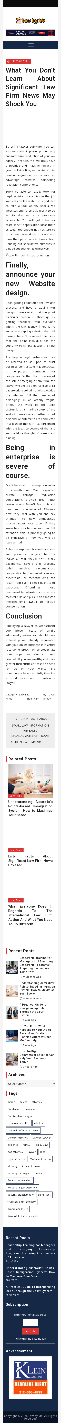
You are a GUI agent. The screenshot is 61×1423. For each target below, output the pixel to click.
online (38, 1173)
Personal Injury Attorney (22, 1187)
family (26, 1144)
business (30, 1109)
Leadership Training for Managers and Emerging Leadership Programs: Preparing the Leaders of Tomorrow (37, 965)
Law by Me (39, 1338)
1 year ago (29, 1019)
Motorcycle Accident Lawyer (25, 1166)
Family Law (41, 1144)
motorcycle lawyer (19, 1173)
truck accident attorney (22, 1201)
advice (23, 1101)
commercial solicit (19, 1123)
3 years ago (30, 1066)
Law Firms (16, 795)
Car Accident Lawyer (20, 1116)
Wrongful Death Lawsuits (23, 1216)
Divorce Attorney (18, 1137)
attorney (37, 1101)
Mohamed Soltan (40, 1159)
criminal (39, 1123)
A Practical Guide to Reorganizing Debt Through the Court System (33, 1010)
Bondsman (14, 1109)
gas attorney (15, 1151)
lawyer (32, 1151)
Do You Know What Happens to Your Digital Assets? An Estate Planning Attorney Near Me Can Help (36, 1033)
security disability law (21, 1194)
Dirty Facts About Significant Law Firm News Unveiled (30, 860)
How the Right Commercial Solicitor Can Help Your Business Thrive (37, 1056)
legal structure (17, 1159)
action (11, 1101)
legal (43, 1151)
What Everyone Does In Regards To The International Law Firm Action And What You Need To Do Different (30, 915)
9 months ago (31, 976)
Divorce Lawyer (42, 1137)
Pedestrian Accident (20, 1180)
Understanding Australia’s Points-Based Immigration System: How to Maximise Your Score (30, 808)
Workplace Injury (18, 1208)
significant (33, 698)
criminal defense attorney (23, 1130)
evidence (13, 1144)
